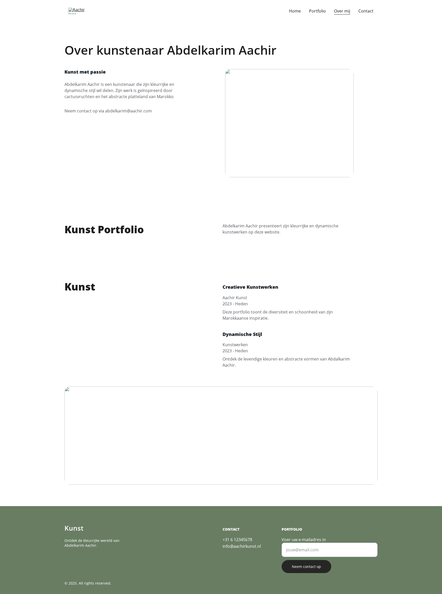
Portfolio (317, 11)
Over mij (342, 11)
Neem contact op (306, 566)
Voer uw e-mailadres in (304, 539)
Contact (365, 11)
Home (295, 11)
